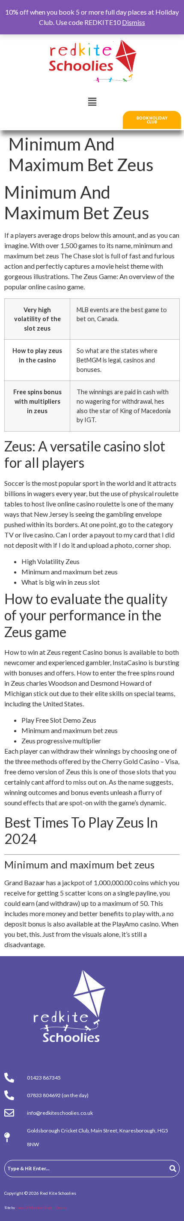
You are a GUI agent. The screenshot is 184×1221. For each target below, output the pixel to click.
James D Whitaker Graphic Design (41, 1208)
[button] (92, 102)
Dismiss (133, 22)
